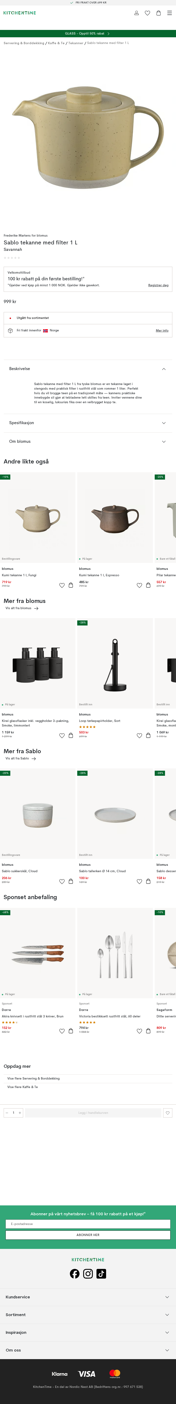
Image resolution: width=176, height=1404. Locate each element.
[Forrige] (8, 138)
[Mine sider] (136, 12)
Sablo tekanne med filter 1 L (108, 43)
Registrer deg (158, 285)
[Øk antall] (20, 1112)
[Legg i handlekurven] (71, 585)
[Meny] (169, 12)
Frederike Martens (17, 235)
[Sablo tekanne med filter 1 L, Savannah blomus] (88, 137)
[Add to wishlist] (62, 585)
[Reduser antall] (7, 1112)
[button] (12, 258)
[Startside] (20, 12)
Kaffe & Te (56, 43)
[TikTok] (101, 1274)
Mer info (162, 330)
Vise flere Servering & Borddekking (33, 1078)
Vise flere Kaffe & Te (22, 1087)
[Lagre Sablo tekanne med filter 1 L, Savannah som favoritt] (167, 1112)
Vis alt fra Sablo (17, 758)
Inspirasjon (16, 1332)
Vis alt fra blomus (18, 608)
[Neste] (167, 138)
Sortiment (16, 1314)
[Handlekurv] (158, 12)
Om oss (13, 1350)
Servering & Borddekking (24, 43)
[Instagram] (88, 1274)
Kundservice (18, 1297)
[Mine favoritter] (147, 12)
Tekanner (75, 43)
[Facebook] (74, 1274)
